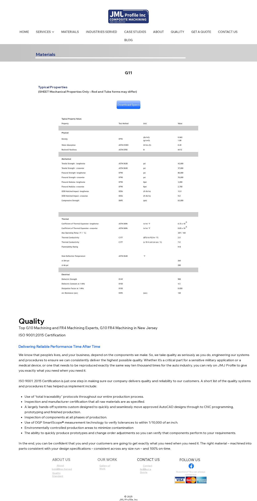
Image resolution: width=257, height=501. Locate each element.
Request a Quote (145, 471)
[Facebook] (191, 466)
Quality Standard (57, 475)
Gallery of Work (104, 467)
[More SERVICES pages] (53, 32)
